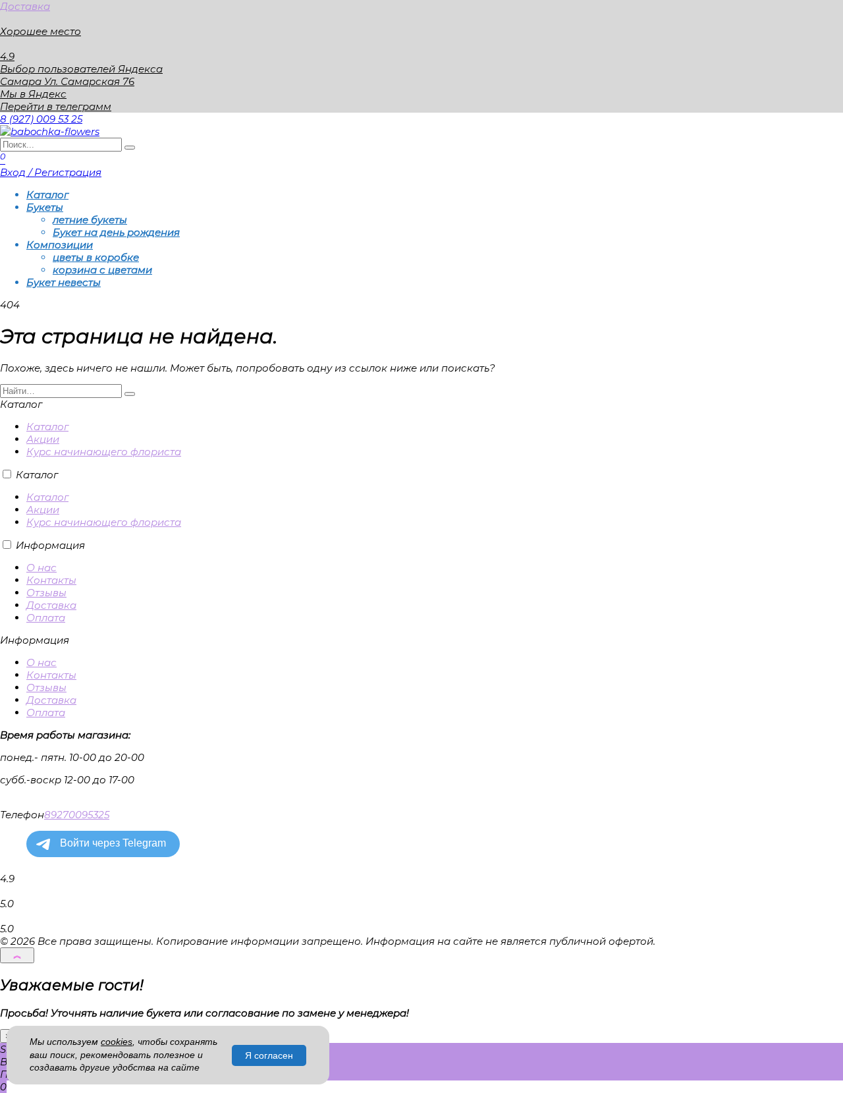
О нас (41, 567)
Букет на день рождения (116, 232)
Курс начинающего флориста (103, 451)
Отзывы (46, 592)
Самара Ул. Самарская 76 (67, 81)
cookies (116, 1041)
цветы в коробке (96, 257)
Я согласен (269, 1055)
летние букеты (90, 219)
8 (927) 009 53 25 (41, 119)
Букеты (44, 207)
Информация (50, 545)
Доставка (25, 6)
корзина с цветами (102, 270)
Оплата (45, 617)
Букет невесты (63, 282)
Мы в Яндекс (33, 94)
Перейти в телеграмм (55, 106)
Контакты (51, 580)
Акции (42, 439)
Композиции (59, 244)
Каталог (47, 194)
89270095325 (76, 814)
